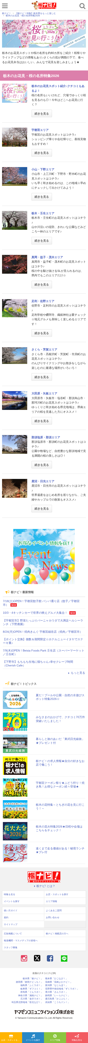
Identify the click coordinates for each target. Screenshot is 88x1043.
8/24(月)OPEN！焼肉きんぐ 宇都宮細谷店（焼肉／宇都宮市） (42, 631)
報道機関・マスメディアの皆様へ (21, 940)
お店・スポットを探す (11, 1040)
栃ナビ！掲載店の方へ (57, 933)
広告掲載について (13, 933)
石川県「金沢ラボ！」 (31, 999)
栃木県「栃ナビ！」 (33, 978)
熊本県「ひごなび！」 (56, 978)
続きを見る (42, 113)
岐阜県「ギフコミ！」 (31, 989)
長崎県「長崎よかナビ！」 (58, 982)
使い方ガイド (10, 910)
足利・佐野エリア (43, 301)
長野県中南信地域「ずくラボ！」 (62, 989)
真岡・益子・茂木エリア (47, 257)
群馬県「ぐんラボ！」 (31, 992)
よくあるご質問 (54, 910)
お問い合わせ (52, 917)
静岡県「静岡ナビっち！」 (29, 982)
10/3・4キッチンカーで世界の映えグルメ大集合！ (35, 612)
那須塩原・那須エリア (46, 437)
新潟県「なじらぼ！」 (56, 985)
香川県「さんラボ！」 (56, 992)
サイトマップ (10, 924)
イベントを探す (33, 1040)
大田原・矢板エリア (44, 393)
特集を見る (9, 894)
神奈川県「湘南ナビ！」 (30, 995)
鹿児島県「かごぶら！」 (57, 999)
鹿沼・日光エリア (43, 481)
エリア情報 (55, 1040)
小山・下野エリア (43, 169)
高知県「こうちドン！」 (57, 1002)
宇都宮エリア (40, 130)
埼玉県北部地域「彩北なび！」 (27, 1002)
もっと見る (78, 672)
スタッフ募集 (10, 947)
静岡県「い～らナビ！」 (57, 995)
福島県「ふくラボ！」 (31, 985)
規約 (6, 917)
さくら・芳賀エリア (44, 349)
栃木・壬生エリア (43, 213)
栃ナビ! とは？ (45, 886)
